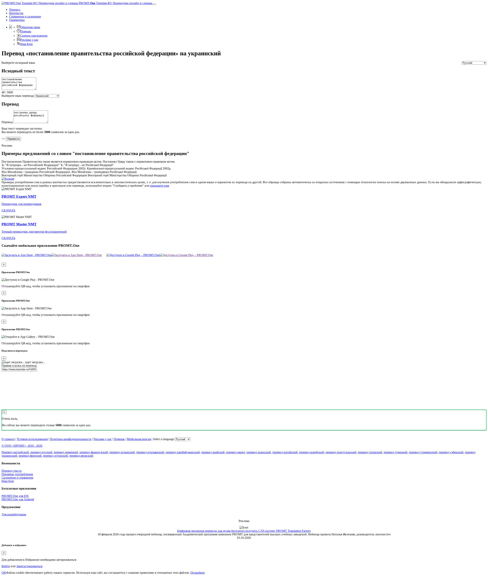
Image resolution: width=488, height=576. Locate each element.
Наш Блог (26, 44)
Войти (6, 566)
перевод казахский (258, 452)
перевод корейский (311, 452)
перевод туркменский (423, 452)
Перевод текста (12, 470)
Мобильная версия (139, 439)
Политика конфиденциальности (71, 439)
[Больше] (8, 178)
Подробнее (197, 572)
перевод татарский (370, 452)
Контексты (16, 13)
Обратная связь (30, 27)
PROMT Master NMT (19, 224)
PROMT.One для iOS (15, 496)
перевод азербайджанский (183, 452)
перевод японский (81, 455)
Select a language (163, 439)
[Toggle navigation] (154, 4)
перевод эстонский (55, 455)
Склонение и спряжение (17, 477)
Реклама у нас (29, 39)
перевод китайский (285, 452)
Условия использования (32, 439)
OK (4, 572)
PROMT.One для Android (18, 499)
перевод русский (41, 452)
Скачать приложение (33, 35)
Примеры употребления (17, 474)
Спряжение (25, 16)
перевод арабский (213, 452)
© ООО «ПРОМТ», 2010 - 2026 (22, 445)
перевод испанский (122, 452)
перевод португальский (341, 452)
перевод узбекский (451, 452)
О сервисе (8, 439)
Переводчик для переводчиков (21, 204)
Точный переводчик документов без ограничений (34, 231)
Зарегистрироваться (29, 566)
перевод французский (93, 452)
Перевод (14, 9)
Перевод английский (15, 452)
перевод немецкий (66, 452)
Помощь (25, 31)
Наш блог (8, 481)
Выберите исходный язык (18, 62)
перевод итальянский (150, 452)
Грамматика (17, 20)
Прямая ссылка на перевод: (19, 365)
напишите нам (159, 185)
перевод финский (30, 455)
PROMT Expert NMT (19, 196)
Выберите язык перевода (18, 95)
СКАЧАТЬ (8, 210)
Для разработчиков (14, 514)
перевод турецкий (395, 452)
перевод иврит (235, 452)
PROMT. (115, 3)
